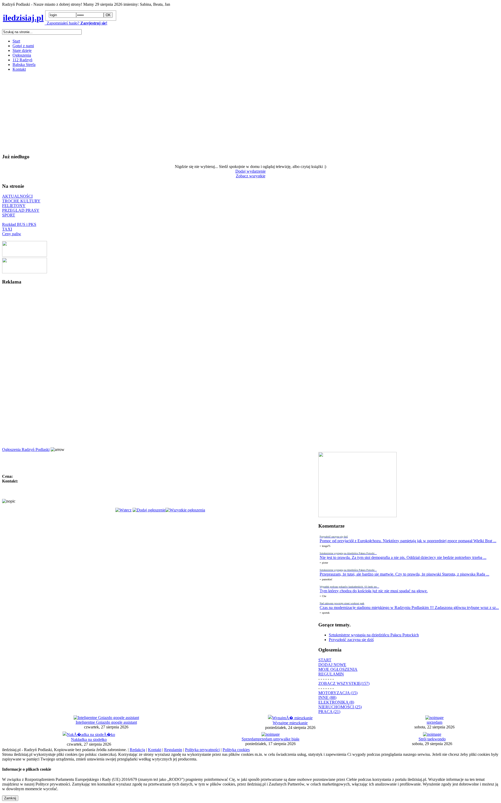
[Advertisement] (158, 112)
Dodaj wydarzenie (250, 171)
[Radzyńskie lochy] (24, 272)
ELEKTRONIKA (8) (336, 702)
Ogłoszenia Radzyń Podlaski (26, 449)
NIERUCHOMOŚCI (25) (340, 707)
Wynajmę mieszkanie (290, 723)
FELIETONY (14, 205)
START (324, 660)
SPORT (8, 215)
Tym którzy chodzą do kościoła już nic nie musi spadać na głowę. (374, 591)
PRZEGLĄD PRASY (20, 210)
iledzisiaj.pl (23, 17)
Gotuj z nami (23, 46)
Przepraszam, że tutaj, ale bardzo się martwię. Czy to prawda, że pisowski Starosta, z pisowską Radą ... (404, 574)
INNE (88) (327, 697)
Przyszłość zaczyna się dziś (351, 639)
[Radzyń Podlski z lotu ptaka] (24, 255)
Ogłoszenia (22, 55)
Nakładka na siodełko (89, 739)
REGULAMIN (331, 674)
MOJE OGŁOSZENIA (337, 669)
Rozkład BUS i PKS (19, 224)
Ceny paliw (11, 234)
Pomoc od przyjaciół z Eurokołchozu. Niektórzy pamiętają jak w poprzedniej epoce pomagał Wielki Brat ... (408, 541)
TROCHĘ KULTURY (21, 201)
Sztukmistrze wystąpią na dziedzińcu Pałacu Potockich (374, 635)
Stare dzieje (22, 50)
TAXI (7, 229)
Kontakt (19, 69)
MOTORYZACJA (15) (337, 693)
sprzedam (434, 722)
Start (16, 41)
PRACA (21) (329, 711)
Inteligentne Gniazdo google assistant (106, 722)
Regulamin (173, 749)
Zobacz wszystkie (250, 176)
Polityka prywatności (202, 749)
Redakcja (137, 749)
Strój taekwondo (432, 739)
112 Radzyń (22, 60)
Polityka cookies (236, 749)
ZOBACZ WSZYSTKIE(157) (343, 683)
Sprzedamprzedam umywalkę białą (270, 739)
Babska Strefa (24, 64)
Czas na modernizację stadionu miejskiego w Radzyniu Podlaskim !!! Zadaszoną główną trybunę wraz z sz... (409, 607)
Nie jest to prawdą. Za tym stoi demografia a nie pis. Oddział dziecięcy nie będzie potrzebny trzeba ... (403, 557)
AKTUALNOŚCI (17, 196)
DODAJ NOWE (332, 664)
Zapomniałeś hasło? (62, 23)
